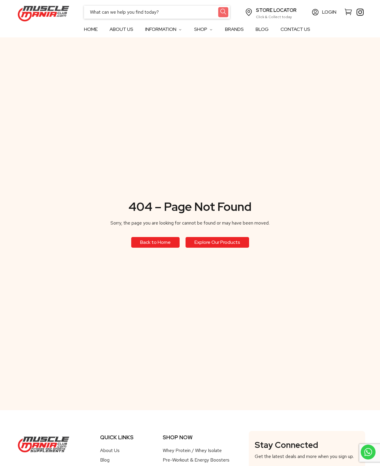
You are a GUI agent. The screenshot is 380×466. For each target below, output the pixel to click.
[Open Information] (180, 29)
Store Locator (276, 10)
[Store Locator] (249, 12)
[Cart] (348, 11)
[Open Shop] (211, 29)
